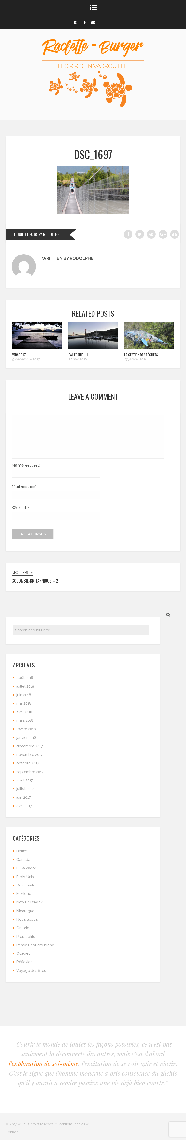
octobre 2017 (27, 763)
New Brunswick (29, 902)
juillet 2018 (25, 686)
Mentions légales (71, 1124)
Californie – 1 (78, 354)
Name (26, 465)
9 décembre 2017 (25, 359)
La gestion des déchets (141, 354)
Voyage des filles (31, 970)
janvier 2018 (26, 737)
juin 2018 (23, 695)
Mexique (23, 894)
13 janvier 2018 (135, 359)
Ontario (22, 928)
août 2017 (24, 780)
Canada (23, 859)
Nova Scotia (27, 919)
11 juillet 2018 (25, 234)
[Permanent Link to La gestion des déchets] (149, 347)
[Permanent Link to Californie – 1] (93, 347)
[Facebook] (76, 22)
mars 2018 (24, 720)
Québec (23, 953)
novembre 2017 (29, 754)
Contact (12, 1132)
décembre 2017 (29, 746)
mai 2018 (23, 703)
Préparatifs (25, 936)
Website (20, 507)
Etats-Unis (25, 877)
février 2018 (26, 729)
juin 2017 (23, 797)
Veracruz (19, 354)
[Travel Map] (84, 22)
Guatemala (25, 885)
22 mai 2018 (77, 359)
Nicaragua (25, 911)
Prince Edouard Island (35, 945)
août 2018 (24, 677)
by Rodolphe (48, 234)
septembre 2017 (30, 772)
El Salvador (26, 868)
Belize (21, 851)
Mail (24, 486)
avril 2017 (24, 806)
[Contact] (93, 22)
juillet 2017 (25, 789)
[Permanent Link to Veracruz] (37, 347)
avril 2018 (24, 712)
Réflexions (25, 962)
